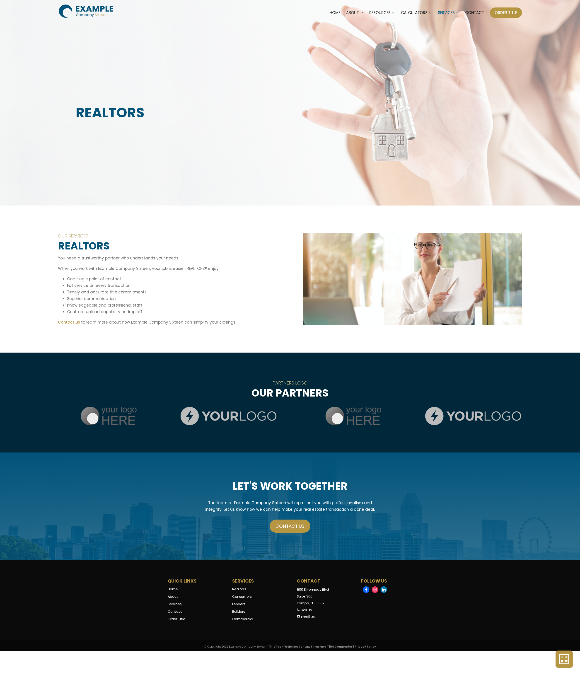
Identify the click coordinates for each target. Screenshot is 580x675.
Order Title (506, 12)
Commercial (242, 619)
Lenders (238, 604)
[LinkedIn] (383, 589)
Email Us (307, 616)
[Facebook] (366, 589)
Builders (238, 611)
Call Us (306, 609)
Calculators (414, 13)
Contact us (69, 322)
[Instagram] (375, 589)
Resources (380, 13)
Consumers (242, 596)
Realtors (239, 589)
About (352, 13)
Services (446, 13)
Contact (474, 13)
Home (335, 13)
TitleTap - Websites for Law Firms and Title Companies (310, 646)
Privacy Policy (365, 646)
